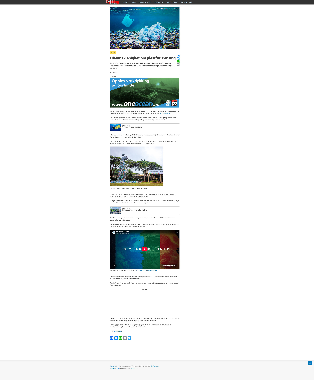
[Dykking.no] (112, 2)
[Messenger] (116, 338)
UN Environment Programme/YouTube (146, 270)
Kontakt (183, 2)
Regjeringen (118, 331)
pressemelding (165, 113)
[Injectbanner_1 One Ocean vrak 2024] (144, 93)
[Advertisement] (144, 301)
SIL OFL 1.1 (134, 368)
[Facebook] (178, 56)
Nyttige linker (172, 2)
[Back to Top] (310, 363)
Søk (190, 2)
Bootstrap (113, 366)
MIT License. (155, 366)
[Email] (178, 64)
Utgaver (133, 2)
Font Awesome (114, 368)
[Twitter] (178, 58)
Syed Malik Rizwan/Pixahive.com (171, 48)
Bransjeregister (145, 2)
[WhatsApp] (178, 61)
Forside (124, 2)
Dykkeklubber (159, 2)
